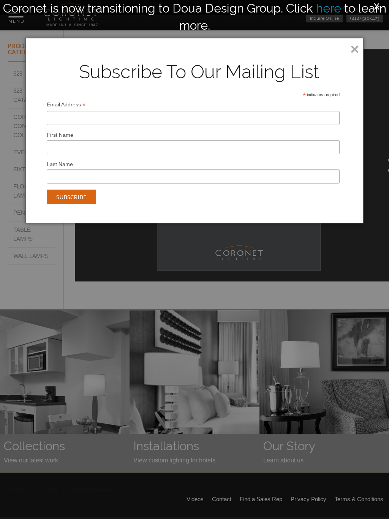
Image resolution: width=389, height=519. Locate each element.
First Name (60, 135)
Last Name (60, 164)
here (328, 8)
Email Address (66, 105)
